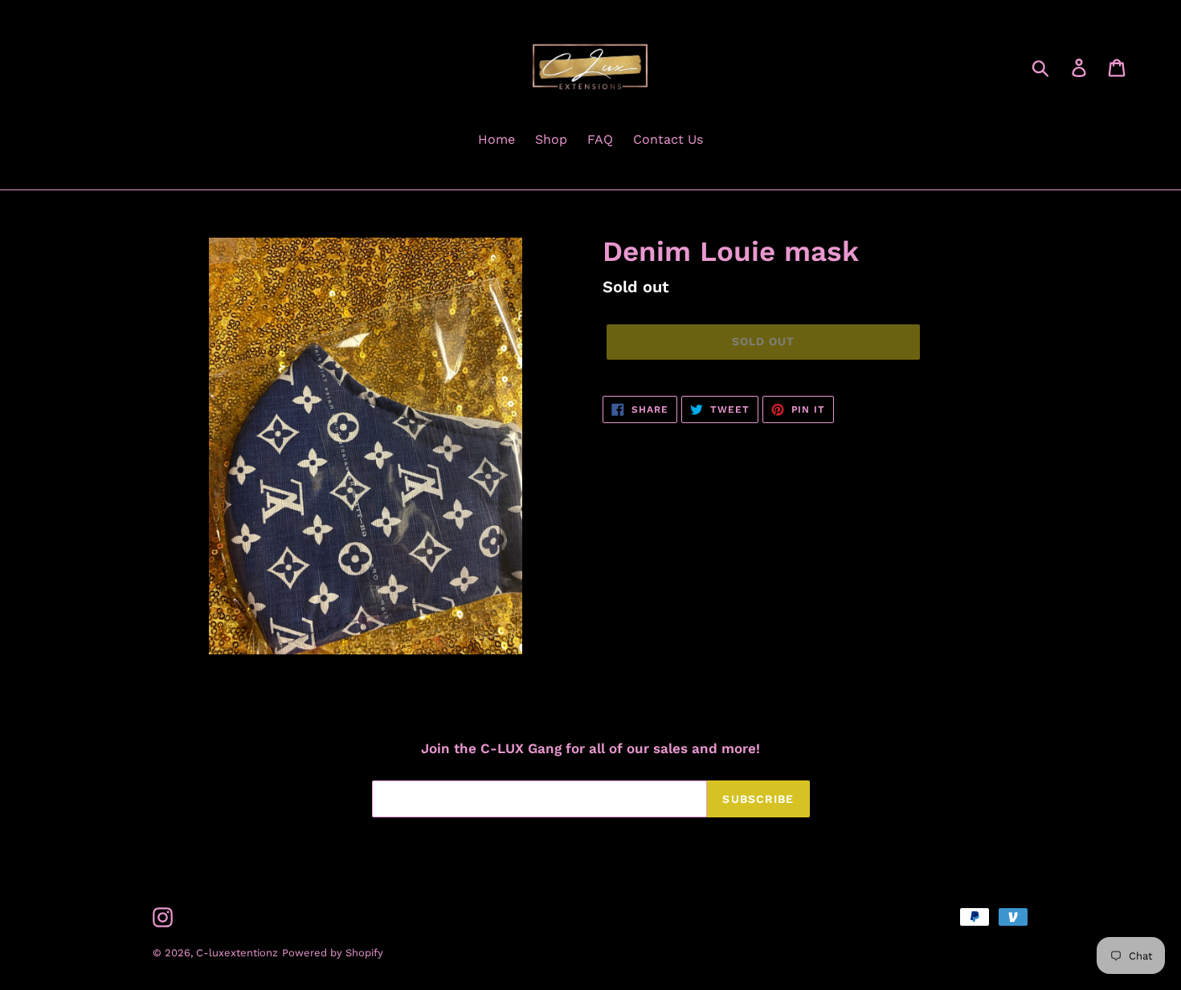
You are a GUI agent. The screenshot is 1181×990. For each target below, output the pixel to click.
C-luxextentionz (237, 953)
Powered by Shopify (332, 953)
